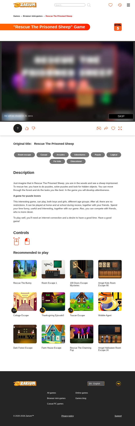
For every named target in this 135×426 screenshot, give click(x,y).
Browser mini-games (33, 16)
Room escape (24, 155)
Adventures (79, 155)
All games (51, 393)
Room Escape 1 (49, 283)
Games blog (80, 398)
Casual (43, 155)
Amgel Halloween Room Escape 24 (109, 349)
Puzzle (98, 155)
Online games (81, 393)
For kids (57, 161)
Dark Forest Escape (22, 348)
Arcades (61, 155)
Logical (113, 155)
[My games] (110, 5)
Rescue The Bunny (22, 283)
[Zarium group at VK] (118, 383)
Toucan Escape (77, 313)
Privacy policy (67, 416)
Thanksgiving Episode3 (53, 313)
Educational (76, 161)
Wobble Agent (104, 315)
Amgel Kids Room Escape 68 (107, 284)
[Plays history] (119, 5)
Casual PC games (55, 404)
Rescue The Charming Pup (80, 349)
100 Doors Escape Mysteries (79, 284)
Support (118, 416)
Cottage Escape (21, 313)
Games (16, 16)
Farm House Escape (51, 348)
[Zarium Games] (24, 3)
